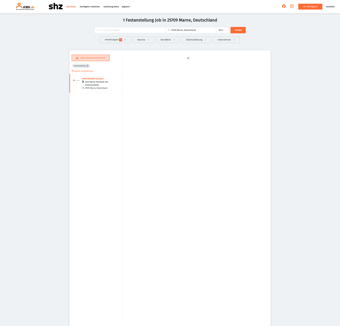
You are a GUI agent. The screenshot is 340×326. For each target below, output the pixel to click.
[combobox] (130, 30)
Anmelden (330, 7)
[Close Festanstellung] (87, 65)
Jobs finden (71, 7)
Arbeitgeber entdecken (90, 7)
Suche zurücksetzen (83, 71)
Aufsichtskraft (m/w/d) (92, 78)
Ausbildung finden (111, 7)
